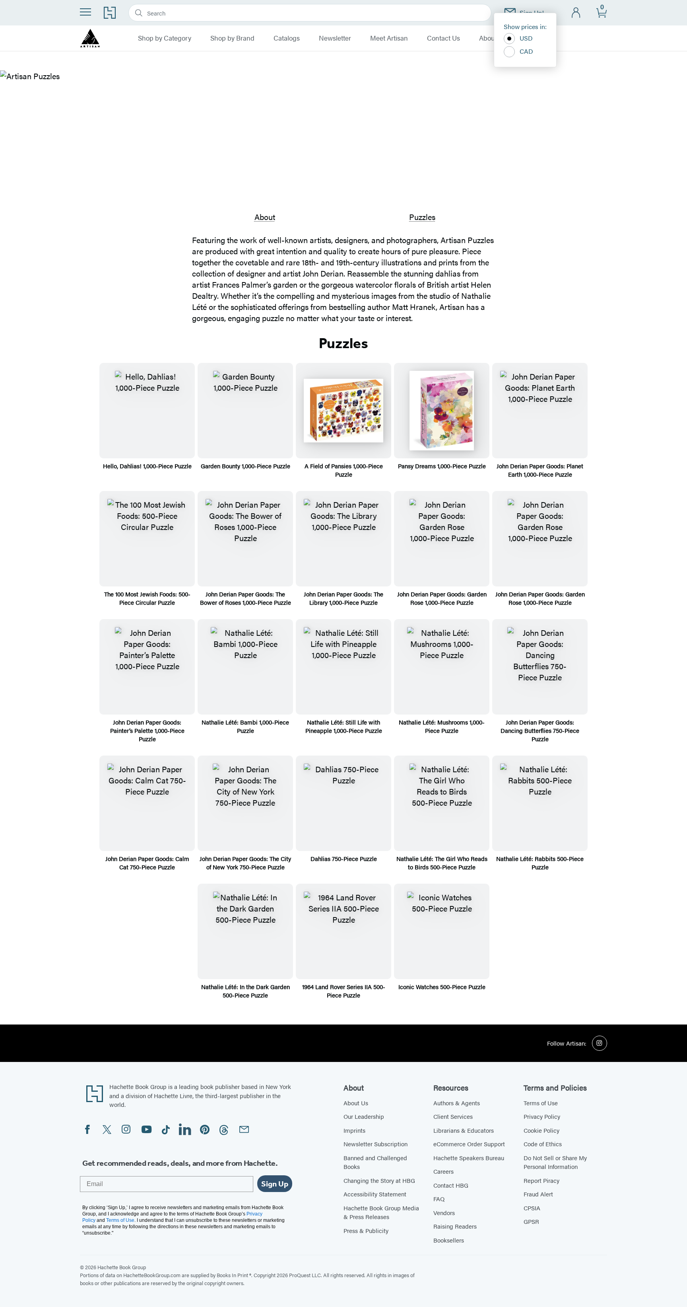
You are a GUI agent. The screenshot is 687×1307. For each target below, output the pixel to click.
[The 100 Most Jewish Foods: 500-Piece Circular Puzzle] (147, 538)
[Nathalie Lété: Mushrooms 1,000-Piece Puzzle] (441, 667)
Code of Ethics (543, 1143)
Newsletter (335, 38)
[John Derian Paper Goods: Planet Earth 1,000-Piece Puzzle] (540, 410)
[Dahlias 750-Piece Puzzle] (343, 803)
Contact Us (443, 38)
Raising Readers (455, 1226)
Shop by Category (164, 38)
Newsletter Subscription (376, 1143)
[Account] (576, 13)
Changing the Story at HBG (379, 1180)
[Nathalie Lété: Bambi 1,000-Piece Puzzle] (245, 667)
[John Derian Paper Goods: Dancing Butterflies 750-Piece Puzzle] (540, 667)
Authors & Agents (456, 1103)
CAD (526, 51)
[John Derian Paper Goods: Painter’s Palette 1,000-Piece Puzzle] (147, 667)
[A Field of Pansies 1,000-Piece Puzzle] (343, 410)
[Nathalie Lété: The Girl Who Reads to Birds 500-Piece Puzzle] (441, 803)
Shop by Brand (232, 38)
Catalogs (287, 38)
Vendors (444, 1212)
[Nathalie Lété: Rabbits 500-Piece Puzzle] (540, 803)
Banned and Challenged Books (375, 1162)
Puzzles (422, 216)
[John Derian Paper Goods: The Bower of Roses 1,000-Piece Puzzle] (245, 538)
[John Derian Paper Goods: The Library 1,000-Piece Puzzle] (343, 538)
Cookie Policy (541, 1130)
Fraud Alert (538, 1194)
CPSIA (532, 1208)
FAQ (438, 1198)
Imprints (354, 1130)
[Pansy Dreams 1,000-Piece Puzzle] (441, 410)
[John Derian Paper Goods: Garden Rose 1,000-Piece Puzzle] (441, 538)
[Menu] (85, 12)
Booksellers (448, 1240)
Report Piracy (541, 1180)
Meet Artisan (389, 38)
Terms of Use (541, 1103)
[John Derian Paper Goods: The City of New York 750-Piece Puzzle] (245, 803)
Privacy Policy (542, 1116)
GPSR (531, 1221)
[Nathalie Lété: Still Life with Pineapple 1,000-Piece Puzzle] (343, 667)
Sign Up (274, 1183)
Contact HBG (450, 1185)
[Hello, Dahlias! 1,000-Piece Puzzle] (147, 410)
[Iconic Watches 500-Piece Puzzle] (441, 931)
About (264, 216)
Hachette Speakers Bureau (468, 1157)
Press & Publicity (366, 1230)
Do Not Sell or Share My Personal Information (555, 1162)
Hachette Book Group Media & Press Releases (381, 1212)
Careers (443, 1171)
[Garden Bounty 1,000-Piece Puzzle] (245, 410)
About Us (492, 38)
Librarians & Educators (463, 1130)
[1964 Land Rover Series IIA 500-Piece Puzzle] (343, 931)
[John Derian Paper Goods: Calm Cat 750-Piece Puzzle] (147, 803)
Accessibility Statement (375, 1194)
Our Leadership (364, 1116)
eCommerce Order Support (469, 1143)
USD (526, 38)
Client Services (453, 1116)
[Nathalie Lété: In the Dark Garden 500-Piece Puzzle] (245, 931)
